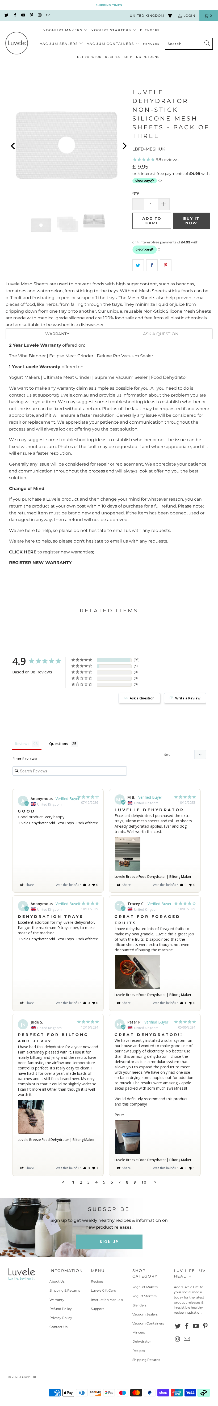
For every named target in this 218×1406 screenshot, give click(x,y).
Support (97, 1309)
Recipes (97, 1281)
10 (143, 1182)
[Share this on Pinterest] (165, 265)
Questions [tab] (58, 743)
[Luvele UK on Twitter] (6, 16)
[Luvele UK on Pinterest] (31, 16)
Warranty (56, 1300)
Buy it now (191, 220)
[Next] (124, 146)
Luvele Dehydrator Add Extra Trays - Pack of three (58, 822)
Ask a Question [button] (142, 698)
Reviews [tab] (22, 743)
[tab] (57, 333)
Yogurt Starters (144, 1296)
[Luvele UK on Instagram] (39, 16)
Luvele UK (28, 1377)
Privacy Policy (60, 1318)
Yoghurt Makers (145, 1287)
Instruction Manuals (107, 1300)
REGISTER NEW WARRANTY (40, 562)
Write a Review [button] (187, 698)
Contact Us (58, 1327)
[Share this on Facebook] (152, 265)
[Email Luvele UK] (47, 16)
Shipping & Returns (64, 1290)
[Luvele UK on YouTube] (23, 16)
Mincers (138, 1332)
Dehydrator (141, 1341)
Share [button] (29, 885)
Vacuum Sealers (145, 1314)
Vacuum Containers (148, 1323)
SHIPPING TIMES (109, 5)
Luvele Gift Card (103, 1290)
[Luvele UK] (16, 44)
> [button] (155, 1182)
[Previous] (13, 146)
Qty (135, 193)
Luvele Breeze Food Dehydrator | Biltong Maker (153, 876)
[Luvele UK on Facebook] (14, 16)
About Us (57, 1281)
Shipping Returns (146, 1360)
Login (189, 16)
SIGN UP (109, 1241)
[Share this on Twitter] (138, 265)
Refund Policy (60, 1309)
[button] (65, 30)
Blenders (139, 1305)
